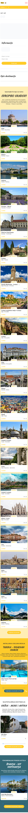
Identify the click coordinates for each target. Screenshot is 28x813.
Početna (3, 7)
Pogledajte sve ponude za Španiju (14, 806)
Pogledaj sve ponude (14, 632)
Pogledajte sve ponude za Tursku (14, 691)
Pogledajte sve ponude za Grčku (14, 746)
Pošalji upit (14, 63)
